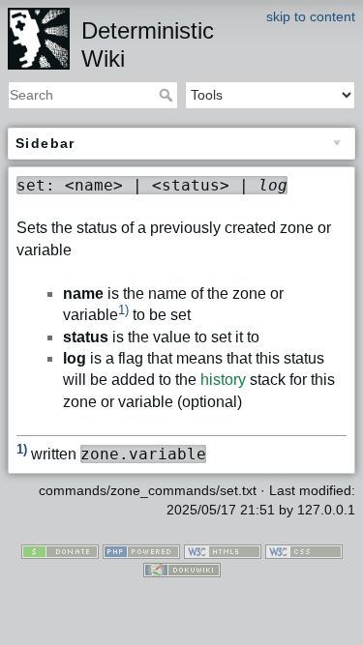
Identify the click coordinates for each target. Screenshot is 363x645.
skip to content (310, 16)
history (223, 379)
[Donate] (60, 550)
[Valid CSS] (304, 550)
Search (168, 95)
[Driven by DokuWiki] (182, 568)
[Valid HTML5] (222, 550)
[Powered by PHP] (141, 550)
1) (123, 310)
